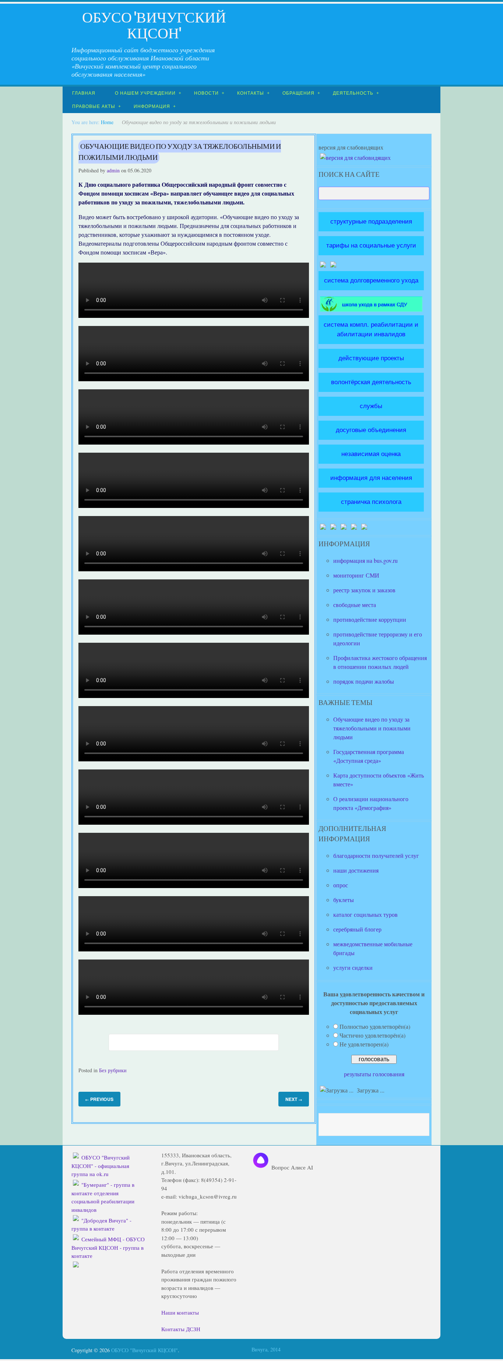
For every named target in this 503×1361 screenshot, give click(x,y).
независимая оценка (371, 453)
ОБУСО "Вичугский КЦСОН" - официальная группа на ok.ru (100, 1166)
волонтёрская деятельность (371, 382)
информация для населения (371, 477)
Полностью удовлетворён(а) (375, 1026)
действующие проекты (371, 358)
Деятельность (353, 93)
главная (83, 93)
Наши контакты (180, 1312)
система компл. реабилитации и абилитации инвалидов (371, 329)
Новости (206, 93)
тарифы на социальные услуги (371, 245)
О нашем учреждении (145, 93)
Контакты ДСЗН (180, 1329)
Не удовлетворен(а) (364, 1044)
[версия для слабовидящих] (355, 157)
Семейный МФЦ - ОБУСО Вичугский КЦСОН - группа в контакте (108, 1247)
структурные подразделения (371, 221)
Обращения (298, 93)
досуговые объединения (371, 430)
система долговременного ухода (371, 280)
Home (107, 122)
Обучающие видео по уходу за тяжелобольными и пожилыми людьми (179, 152)
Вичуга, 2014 (266, 1349)
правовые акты (93, 106)
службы (371, 406)
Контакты (250, 93)
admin (113, 170)
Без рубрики (113, 1070)
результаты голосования (374, 1074)
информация (152, 106)
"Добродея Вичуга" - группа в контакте (101, 1224)
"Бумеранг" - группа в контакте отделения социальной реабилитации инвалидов (103, 1197)
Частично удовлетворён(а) (372, 1035)
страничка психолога (371, 501)
